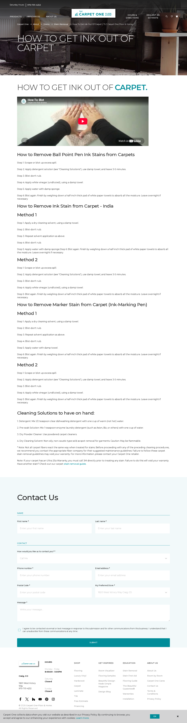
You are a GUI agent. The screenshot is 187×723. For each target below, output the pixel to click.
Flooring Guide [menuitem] (130, 681)
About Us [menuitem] (151, 670)
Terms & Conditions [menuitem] (152, 692)
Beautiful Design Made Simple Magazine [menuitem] (106, 684)
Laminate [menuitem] (78, 691)
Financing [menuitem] (79, 706)
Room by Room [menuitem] (154, 676)
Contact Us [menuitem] (152, 686)
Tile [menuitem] (76, 696)
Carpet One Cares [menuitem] (156, 681)
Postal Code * (23, 585)
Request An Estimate (153, 16)
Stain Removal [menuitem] (130, 670)
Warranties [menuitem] (128, 694)
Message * (22, 602)
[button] (166, 17)
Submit (93, 642)
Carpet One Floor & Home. (39, 705)
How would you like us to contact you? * (36, 551)
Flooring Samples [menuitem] (107, 676)
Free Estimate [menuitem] (81, 701)
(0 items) (177, 16)
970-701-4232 (34, 5)
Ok (154, 716)
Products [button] (16, 16)
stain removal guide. (75, 464)
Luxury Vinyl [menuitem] (80, 676)
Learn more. (82, 718)
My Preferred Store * (105, 585)
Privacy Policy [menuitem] (154, 699)
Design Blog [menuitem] (104, 691)
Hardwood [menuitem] (79, 681)
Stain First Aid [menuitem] (130, 676)
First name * (23, 521)
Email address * (102, 568)
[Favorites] (171, 17)
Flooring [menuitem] (78, 670)
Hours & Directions (132, 16)
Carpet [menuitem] (77, 686)
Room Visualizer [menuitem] (106, 670)
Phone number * (25, 568)
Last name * (101, 521)
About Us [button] (51, 16)
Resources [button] (33, 16)
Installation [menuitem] (128, 699)
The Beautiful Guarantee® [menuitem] (129, 687)
